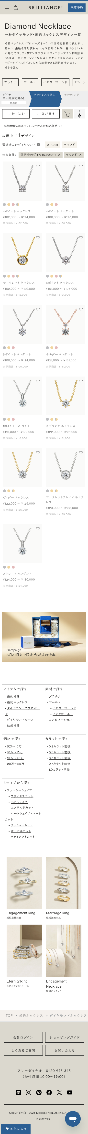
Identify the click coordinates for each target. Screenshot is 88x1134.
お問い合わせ (65, 1050)
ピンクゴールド (63, 714)
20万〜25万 (15, 764)
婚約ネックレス (17, 702)
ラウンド (74, 154)
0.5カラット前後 (60, 758)
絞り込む (18, 114)
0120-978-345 (58, 1071)
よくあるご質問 (23, 1050)
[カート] (15, 9)
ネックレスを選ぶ (44, 95)
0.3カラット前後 (60, 752)
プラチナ (10, 82)
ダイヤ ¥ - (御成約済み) (13, 96)
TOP (9, 1015)
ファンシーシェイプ (20, 790)
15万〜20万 (15, 758)
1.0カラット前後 (59, 769)
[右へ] (84, 83)
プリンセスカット (22, 796)
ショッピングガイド (65, 1037)
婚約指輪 (13, 696)
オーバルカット (21, 831)
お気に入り (18, 1129)
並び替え (48, 114)
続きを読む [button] (12, 67)
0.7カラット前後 (59, 764)
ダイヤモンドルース (20, 720)
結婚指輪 (13, 725)
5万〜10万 (14, 746)
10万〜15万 (15, 752)
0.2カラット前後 (60, 746)
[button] (38, 145)
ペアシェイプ (19, 802)
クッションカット (22, 825)
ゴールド (30, 82)
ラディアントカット (23, 837)
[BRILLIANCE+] (46, 8)
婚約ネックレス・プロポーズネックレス (29, 43)
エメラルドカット (22, 808)
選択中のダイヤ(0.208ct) (41, 154)
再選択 (13, 102)
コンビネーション (60, 720)
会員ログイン (23, 1037)
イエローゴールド (55, 82)
